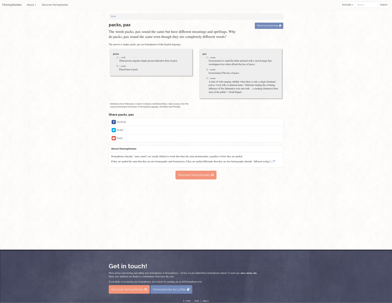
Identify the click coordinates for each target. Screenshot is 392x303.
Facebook (121, 121)
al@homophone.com (191, 281)
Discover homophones (194, 175)
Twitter (119, 129)
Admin (206, 301)
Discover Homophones (55, 4)
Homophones (12, 5)
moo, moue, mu (249, 273)
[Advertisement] (196, 214)
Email (119, 137)
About (30, 4)
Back (113, 16)
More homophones (268, 25)
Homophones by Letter (170, 289)
